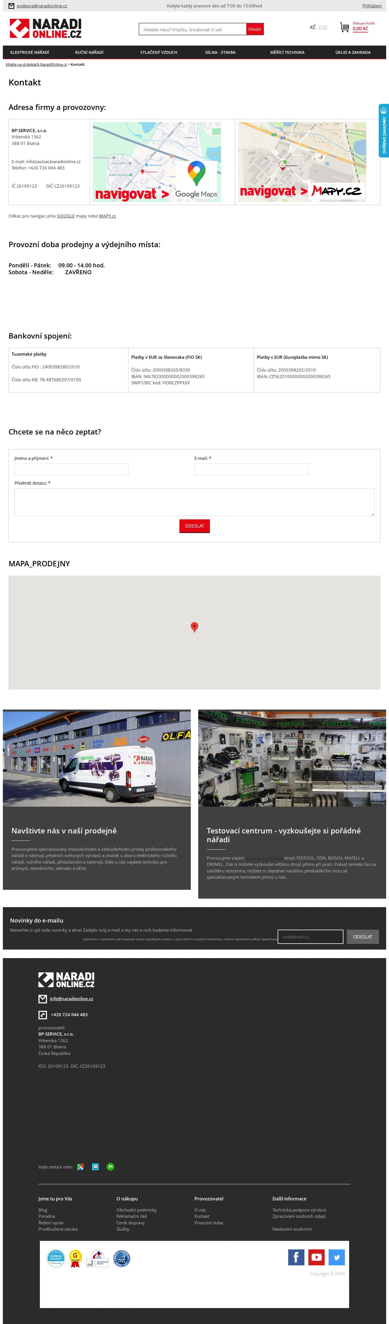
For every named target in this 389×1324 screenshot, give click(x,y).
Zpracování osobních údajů (299, 1216)
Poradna (46, 1216)
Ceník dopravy (130, 1222)
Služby (122, 1229)
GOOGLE (66, 216)
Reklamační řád (131, 1216)
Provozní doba (209, 1222)
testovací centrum (264, 858)
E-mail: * (203, 458)
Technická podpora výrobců (299, 1210)
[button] (194, 627)
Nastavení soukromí (292, 1229)
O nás (200, 1210)
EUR (322, 27)
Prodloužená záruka (57, 1229)
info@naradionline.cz (71, 998)
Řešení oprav (51, 1222)
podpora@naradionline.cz (42, 6)
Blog (42, 1210)
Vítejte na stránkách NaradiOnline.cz (36, 64)
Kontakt (202, 1216)
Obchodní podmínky (136, 1210)
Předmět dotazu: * (32, 483)
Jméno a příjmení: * (34, 458)
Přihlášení (372, 6)
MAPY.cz (107, 216)
